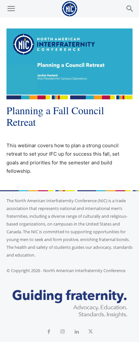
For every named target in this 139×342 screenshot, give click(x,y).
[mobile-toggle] (11, 8)
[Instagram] (62, 331)
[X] (90, 331)
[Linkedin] (76, 331)
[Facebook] (48, 331)
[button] (130, 8)
